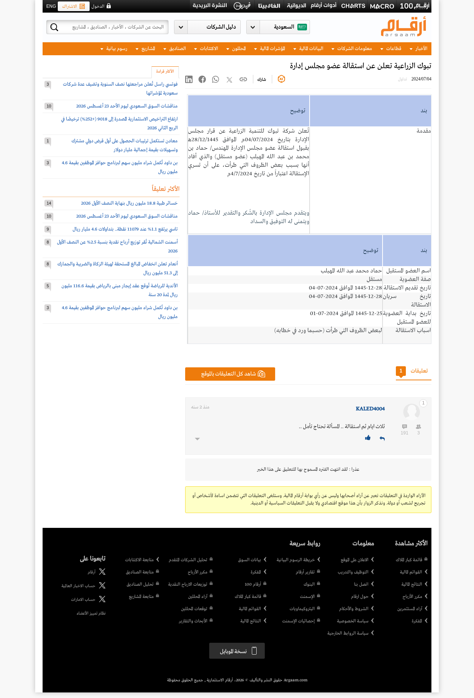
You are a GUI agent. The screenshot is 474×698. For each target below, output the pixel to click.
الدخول (97, 7)
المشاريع (147, 49)
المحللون (238, 49)
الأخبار (420, 49)
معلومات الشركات (354, 49)
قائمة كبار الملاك (409, 560)
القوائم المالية (411, 572)
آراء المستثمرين (409, 609)
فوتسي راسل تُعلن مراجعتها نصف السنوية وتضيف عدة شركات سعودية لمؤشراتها (120, 88)
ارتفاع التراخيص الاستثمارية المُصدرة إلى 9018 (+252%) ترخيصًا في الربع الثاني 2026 (119, 123)
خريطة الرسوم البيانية (296, 560)
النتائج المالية (411, 585)
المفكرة (417, 621)
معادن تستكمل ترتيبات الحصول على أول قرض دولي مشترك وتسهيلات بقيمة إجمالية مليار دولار (124, 145)
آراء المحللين (197, 597)
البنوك (309, 585)
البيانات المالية (310, 49)
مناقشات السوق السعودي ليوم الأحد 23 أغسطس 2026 (127, 106)
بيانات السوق (249, 560)
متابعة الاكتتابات (139, 560)
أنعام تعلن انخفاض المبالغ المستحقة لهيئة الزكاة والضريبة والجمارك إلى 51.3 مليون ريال (117, 268)
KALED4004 (370, 409)
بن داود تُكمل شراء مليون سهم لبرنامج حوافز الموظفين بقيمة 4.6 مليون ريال (120, 167)
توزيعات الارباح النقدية (187, 585)
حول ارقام (359, 597)
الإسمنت (307, 597)
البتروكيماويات (302, 609)
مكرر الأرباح (412, 597)
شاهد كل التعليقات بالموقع (228, 374)
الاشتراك (69, 7)
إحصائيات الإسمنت (298, 621)
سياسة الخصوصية (352, 621)
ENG (51, 6)
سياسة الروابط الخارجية (347, 633)
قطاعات (393, 49)
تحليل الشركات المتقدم (188, 560)
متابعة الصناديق (140, 572)
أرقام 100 (253, 585)
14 (49, 203)
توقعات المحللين (194, 609)
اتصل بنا (361, 585)
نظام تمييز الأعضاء (91, 613)
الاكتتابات (208, 49)
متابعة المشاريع (141, 597)
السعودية (284, 27)
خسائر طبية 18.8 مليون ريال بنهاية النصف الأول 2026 (129, 203)
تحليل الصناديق (140, 585)
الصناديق (177, 49)
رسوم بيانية (116, 49)
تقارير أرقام (305, 572)
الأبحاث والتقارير (193, 621)
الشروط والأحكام (353, 609)
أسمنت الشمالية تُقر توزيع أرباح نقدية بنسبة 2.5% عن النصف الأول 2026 (117, 246)
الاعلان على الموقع (354, 560)
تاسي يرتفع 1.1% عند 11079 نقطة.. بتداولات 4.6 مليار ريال (125, 229)
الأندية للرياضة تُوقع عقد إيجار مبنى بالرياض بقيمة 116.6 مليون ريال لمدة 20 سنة (119, 290)
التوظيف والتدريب (353, 572)
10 (49, 106)
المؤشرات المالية (272, 49)
